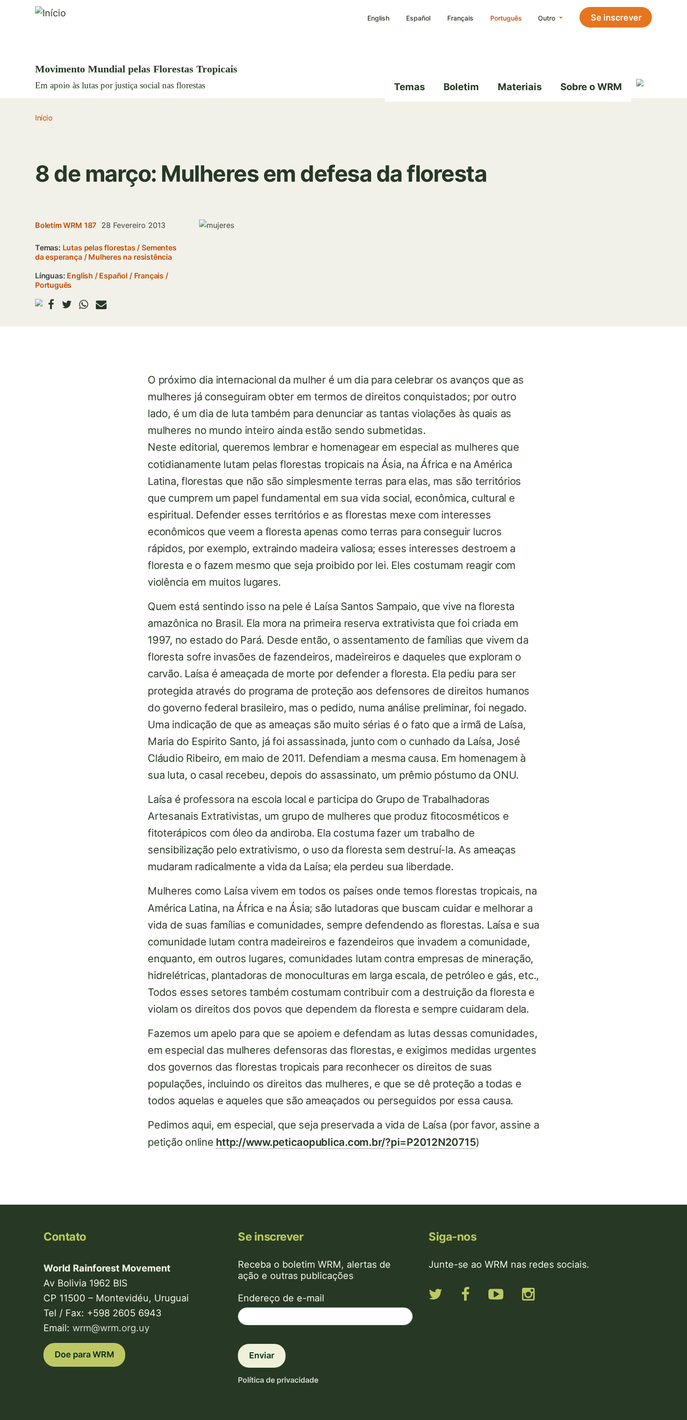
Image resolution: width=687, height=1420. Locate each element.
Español (418, 18)
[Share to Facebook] (51, 304)
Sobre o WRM (591, 86)
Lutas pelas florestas (99, 247)
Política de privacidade (278, 1379)
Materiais (520, 86)
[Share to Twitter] (67, 304)
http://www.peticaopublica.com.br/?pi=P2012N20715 (346, 1142)
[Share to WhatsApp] (83, 304)
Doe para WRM (84, 1354)
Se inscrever (616, 17)
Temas (409, 86)
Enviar (261, 1355)
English (378, 18)
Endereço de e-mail (281, 1298)
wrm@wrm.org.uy (111, 1328)
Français (460, 18)
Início (43, 117)
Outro (547, 18)
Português (506, 18)
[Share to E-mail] (101, 304)
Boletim (461, 86)
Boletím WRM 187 (65, 225)
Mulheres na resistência (130, 257)
